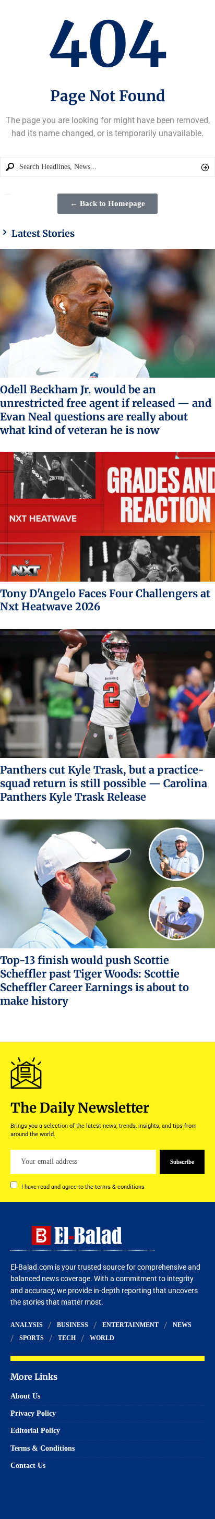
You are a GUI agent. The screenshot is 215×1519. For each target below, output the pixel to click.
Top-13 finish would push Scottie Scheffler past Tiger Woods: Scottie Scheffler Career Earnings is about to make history (94, 980)
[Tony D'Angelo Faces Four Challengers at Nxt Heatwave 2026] (107, 516)
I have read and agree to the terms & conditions (83, 1186)
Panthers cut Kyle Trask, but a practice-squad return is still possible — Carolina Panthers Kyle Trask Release (103, 783)
